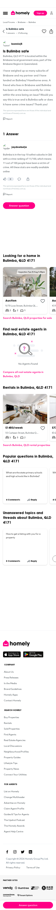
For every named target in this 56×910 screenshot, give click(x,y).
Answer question (19, 205)
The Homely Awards (14, 825)
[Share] (28, 179)
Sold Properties (12, 728)
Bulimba (32, 22)
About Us (9, 671)
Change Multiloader (14, 797)
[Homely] (28, 643)
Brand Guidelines (13, 688)
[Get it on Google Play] (33, 654)
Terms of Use (33, 867)
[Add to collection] (42, 301)
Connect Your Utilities (15, 774)
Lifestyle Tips (10, 763)
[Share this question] (51, 31)
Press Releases (11, 677)
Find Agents (10, 734)
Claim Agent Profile (14, 808)
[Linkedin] (30, 852)
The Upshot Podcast (14, 819)
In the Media (10, 683)
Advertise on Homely (14, 802)
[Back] (3, 31)
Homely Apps (11, 694)
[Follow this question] (44, 31)
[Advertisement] (28, 4)
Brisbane (22, 22)
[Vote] (5, 179)
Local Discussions (13, 745)
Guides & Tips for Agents (16, 814)
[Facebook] (7, 852)
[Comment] (19, 179)
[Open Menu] (5, 13)
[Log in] (51, 13)
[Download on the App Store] (13, 654)
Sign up (40, 13)
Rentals (8, 722)
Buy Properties (11, 717)
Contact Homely (12, 700)
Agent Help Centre (13, 831)
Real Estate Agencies (14, 740)
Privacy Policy (13, 867)
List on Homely (11, 791)
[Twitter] (23, 852)
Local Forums (9, 22)
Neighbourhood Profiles (16, 751)
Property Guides (12, 757)
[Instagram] (15, 852)
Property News (11, 768)
